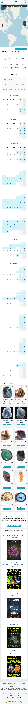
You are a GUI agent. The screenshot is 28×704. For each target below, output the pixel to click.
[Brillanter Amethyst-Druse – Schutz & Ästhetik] (21, 434)
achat (4, 462)
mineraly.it (6, 693)
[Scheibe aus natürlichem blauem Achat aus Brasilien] (21, 497)
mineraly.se (17, 695)
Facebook (13, 688)
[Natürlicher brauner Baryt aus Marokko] (7, 434)
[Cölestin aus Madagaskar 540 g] (7, 412)
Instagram (19, 688)
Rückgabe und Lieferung (13, 684)
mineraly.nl (21, 693)
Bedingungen (4, 683)
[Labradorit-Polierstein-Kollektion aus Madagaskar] (21, 455)
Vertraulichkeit (22, 683)
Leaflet (15, 46)
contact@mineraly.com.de (11, 689)
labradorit (5, 399)
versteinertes (6, 505)
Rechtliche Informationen (13, 683)
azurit (4, 484)
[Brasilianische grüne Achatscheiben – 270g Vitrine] (7, 455)
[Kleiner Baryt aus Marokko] (21, 391)
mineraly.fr (5, 691)
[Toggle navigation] (26, 1)
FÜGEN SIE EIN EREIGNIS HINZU (14, 525)
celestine (5, 420)
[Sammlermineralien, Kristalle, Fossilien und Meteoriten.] (2, 1)
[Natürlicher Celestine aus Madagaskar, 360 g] (21, 412)
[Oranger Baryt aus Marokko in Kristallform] (21, 476)
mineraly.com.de (22, 691)
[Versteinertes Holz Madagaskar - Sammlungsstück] (7, 497)
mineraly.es (13, 693)
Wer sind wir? (5, 684)
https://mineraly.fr (23, 689)
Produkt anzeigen (7, 403)
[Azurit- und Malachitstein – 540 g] (7, 476)
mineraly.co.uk (13, 691)
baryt (18, 399)
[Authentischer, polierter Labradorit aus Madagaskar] (7, 391)
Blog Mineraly (6, 688)
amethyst (19, 441)
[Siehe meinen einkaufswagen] (13, 2)
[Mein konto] (11, 2)
